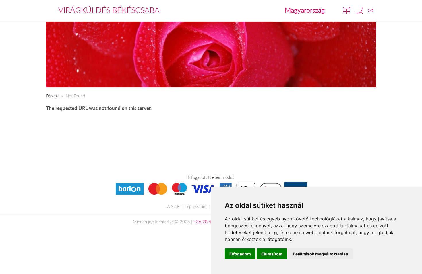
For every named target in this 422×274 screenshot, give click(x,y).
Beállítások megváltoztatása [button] (320, 253)
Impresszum (195, 206)
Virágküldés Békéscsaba (109, 10)
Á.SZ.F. (173, 206)
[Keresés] (359, 10)
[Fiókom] (370, 10)
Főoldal (52, 96)
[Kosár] (346, 10)
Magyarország (305, 10)
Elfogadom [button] (240, 253)
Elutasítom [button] (271, 253)
